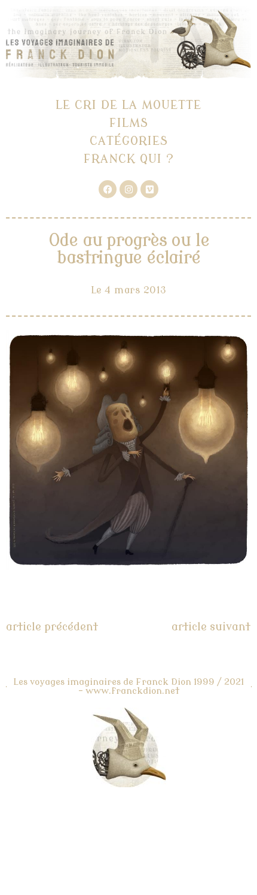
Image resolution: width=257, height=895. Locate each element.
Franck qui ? (129, 159)
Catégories (129, 141)
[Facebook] (108, 189)
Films (128, 123)
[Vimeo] (149, 189)
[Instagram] (128, 189)
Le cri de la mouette (128, 105)
